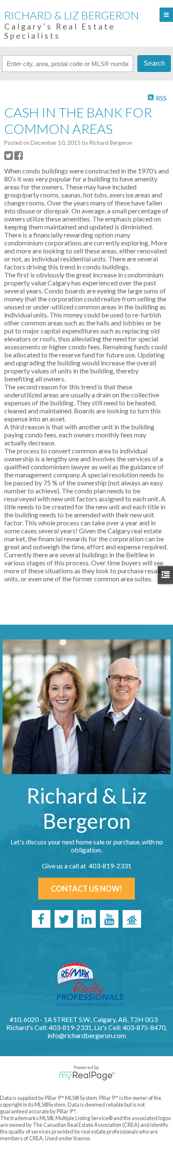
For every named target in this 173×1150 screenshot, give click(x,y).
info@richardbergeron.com (86, 1035)
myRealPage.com (86, 1076)
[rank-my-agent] (132, 919)
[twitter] (64, 919)
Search (154, 63)
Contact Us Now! (86, 888)
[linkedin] (86, 919)
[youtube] (109, 919)
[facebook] (41, 919)
